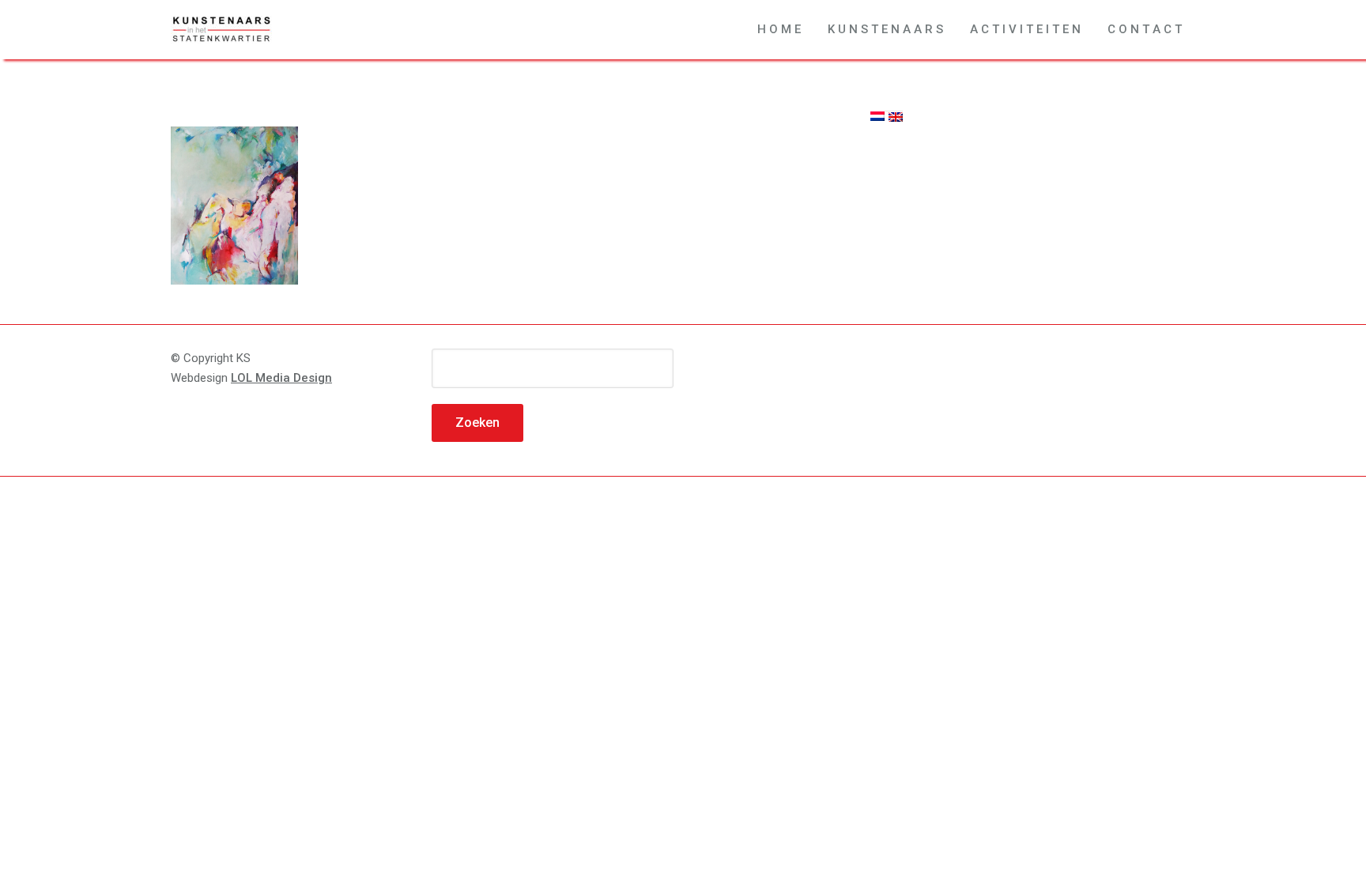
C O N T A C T (1145, 29)
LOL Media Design (281, 378)
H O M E (779, 29)
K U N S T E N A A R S (885, 29)
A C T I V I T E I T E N (1025, 29)
